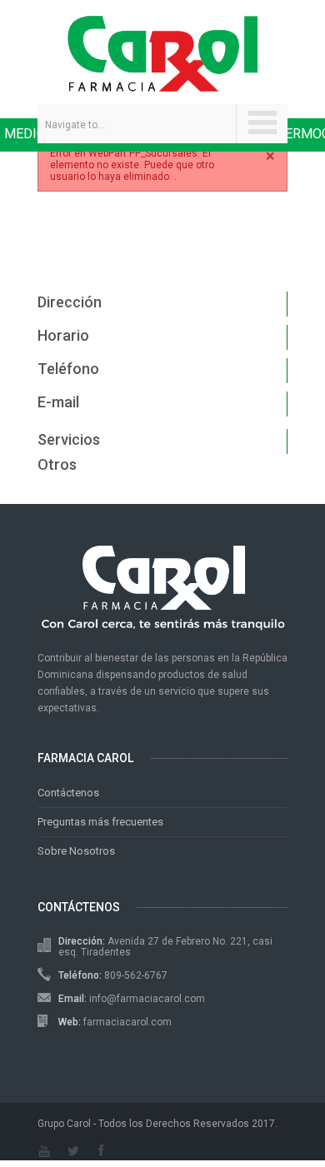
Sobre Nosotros (76, 851)
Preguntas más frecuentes (100, 821)
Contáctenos (68, 792)
